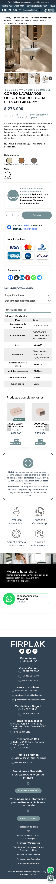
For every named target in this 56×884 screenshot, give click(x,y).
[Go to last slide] (5, 78)
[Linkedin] (22, 277)
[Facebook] (10, 277)
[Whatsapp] (33, 277)
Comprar (37, 215)
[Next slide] (50, 78)
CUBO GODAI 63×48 (43, 425)
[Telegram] (39, 277)
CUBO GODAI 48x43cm (18, 425)
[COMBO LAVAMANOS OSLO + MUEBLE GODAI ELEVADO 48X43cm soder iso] (28, 48)
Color (7, 169)
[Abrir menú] (20, 10)
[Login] (45, 10)
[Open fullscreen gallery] (49, 69)
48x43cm (38, 364)
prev (9, 427)
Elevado (37, 377)
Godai (36, 384)
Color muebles (11, 155)
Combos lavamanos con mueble (28, 90)
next (47, 427)
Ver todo (45, 2)
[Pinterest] (27, 277)
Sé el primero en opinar (39, 116)
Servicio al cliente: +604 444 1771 (40, 6)
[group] (10, 78)
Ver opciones (17, 442)
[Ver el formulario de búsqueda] (40, 10)
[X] (16, 277)
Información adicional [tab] (16, 310)
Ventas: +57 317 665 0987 (13, 6)
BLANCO (38, 345)
